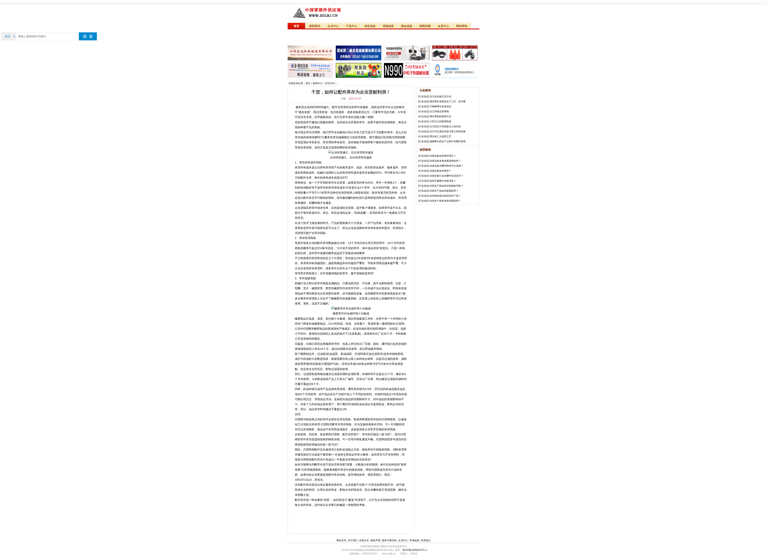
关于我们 (353, 540)
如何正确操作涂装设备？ (443, 180)
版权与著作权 (389, 540)
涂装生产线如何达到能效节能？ (446, 185)
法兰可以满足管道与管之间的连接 (448, 131)
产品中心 (351, 26)
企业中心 (333, 26)
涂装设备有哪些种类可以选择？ (446, 165)
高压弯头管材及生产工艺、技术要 (448, 101)
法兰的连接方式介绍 (440, 96)
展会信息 (406, 26)
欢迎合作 (364, 540)
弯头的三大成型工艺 (440, 136)
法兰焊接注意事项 (439, 111)
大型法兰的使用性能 (440, 121)
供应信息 (370, 26)
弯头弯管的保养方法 (440, 116)
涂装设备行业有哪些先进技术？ (446, 175)
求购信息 (388, 26)
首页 (296, 26)
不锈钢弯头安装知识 (440, 106)
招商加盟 (425, 26)
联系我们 (426, 540)
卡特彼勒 (400, 333)
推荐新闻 (425, 149)
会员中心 (443, 26)
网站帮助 (461, 26)
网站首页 (341, 540)
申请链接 (414, 540)
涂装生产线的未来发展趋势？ (445, 200)
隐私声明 (375, 540)
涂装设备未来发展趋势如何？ (445, 160)
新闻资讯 (314, 26)
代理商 (316, 132)
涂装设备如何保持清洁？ (443, 155)
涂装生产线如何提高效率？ (444, 190)
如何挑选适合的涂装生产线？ (445, 195)
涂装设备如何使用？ (440, 170)
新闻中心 (317, 83)
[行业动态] (423, 96)
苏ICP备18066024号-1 (414, 550)
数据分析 (363, 464)
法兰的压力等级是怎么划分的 (445, 126)
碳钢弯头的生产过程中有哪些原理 (448, 141)
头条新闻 (425, 90)
